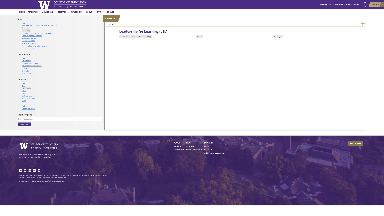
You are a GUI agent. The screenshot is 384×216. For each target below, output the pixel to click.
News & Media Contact (194, 150)
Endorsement (27, 96)
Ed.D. (24, 91)
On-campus (26, 61)
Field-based (26, 73)
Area (20, 19)
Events (348, 5)
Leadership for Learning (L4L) (143, 31)
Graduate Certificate (30, 98)
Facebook (21, 170)
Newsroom (76, 12)
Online (24, 68)
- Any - (24, 23)
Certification (26, 88)
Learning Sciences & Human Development (38, 33)
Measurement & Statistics (32, 35)
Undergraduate (28, 48)
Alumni (206, 146)
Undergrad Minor (28, 109)
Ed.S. (24, 93)
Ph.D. (24, 106)
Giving (99, 12)
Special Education (28, 41)
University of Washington (44, 4)
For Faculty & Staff (326, 5)
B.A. (23, 85)
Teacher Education (29, 43)
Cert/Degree (23, 79)
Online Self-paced (28, 71)
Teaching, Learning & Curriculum (34, 46)
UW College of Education (69, 4)
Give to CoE (208, 150)
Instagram (30, 170)
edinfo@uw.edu (37, 177)
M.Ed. (24, 101)
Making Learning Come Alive (214, 153)
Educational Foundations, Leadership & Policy (39, 25)
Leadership (26, 30)
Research (62, 12)
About (89, 12)
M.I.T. (24, 103)
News (189, 143)
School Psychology (29, 38)
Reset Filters (24, 124)
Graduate (25, 28)
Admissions (47, 12)
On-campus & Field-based (32, 66)
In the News (190, 146)
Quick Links (375, 5)
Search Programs (25, 114)
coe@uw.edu (62, 177)
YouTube (35, 170)
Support (208, 143)
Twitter (26, 170)
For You (110, 12)
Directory (355, 5)
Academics (33, 12)
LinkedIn (40, 170)
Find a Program (355, 143)
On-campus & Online (30, 63)
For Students (339, 5)
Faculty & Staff (179, 150)
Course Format (24, 54)
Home (22, 12)
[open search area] (365, 4)
